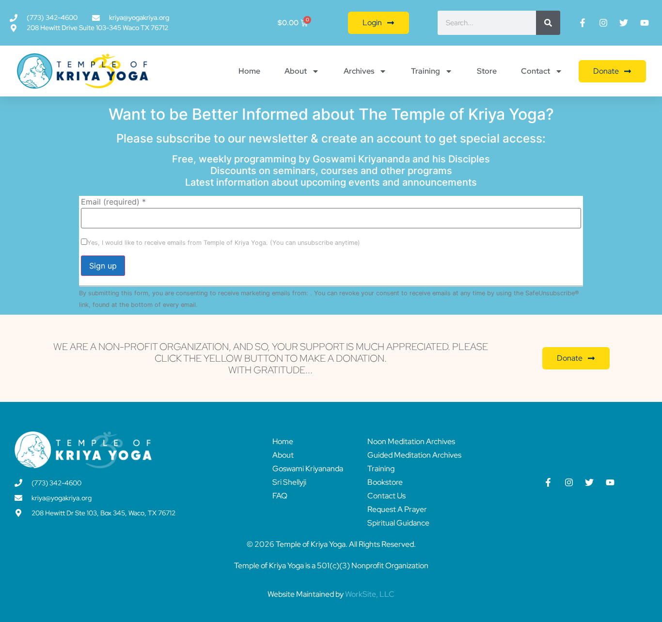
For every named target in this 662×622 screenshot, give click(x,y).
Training (425, 71)
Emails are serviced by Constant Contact (259, 304)
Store (487, 71)
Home (249, 71)
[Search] (548, 23)
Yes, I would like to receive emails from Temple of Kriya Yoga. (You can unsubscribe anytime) (223, 243)
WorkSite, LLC (369, 594)
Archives (359, 71)
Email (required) (113, 202)
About (295, 71)
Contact (535, 71)
